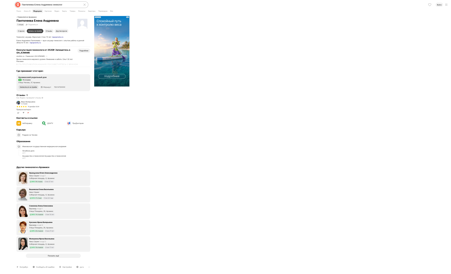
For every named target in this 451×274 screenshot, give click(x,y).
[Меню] (446, 4)
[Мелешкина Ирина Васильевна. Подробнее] (53, 244)
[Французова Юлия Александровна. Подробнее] (53, 178)
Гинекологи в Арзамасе (27, 17)
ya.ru (82, 267)
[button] (46, 87)
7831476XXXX (59, 87)
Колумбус (24, 267)
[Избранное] (429, 4)
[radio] (18, 113)
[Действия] (46, 56)
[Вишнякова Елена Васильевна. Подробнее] (53, 194)
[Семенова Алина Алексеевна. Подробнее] (53, 211)
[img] (21, 107)
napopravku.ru (57, 37)
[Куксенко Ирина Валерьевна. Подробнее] (53, 227)
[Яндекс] (17, 4)
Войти (439, 5)
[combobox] (51, 5)
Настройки (67, 267)
